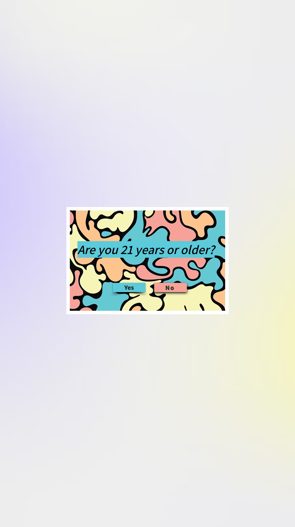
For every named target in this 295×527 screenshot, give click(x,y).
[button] (129, 287)
